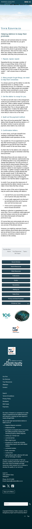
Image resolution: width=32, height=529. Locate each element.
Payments (6, 407)
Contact (5, 387)
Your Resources (7, 382)
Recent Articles (16, 262)
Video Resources (16, 271)
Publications (16, 275)
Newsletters (16, 285)
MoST (25, 513)
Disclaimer (6, 401)
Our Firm (5, 376)
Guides (16, 280)
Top (28, 516)
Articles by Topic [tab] (16, 303)
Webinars (5, 384)
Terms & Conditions (8, 396)
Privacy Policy (7, 398)
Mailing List (16, 289)
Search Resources (16, 266)
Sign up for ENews (9, 491)
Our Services (6, 379)
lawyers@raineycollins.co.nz (14, 481)
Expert (12, 513)
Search (5, 393)
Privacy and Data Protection (16, 298)
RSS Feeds (6, 404)
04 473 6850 (10, 479)
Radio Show (16, 294)
